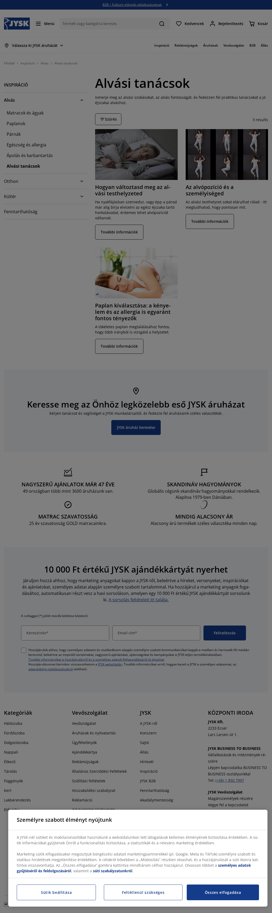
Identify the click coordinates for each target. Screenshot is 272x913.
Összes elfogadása (223, 892)
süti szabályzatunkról (112, 870)
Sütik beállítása (56, 892)
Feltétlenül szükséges (143, 892)
